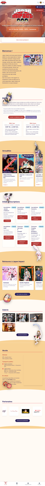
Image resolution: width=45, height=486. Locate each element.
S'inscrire (8, 220)
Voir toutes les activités (22, 294)
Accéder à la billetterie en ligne (16, 117)
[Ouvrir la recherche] (38, 3)
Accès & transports (10, 113)
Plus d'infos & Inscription (9, 237)
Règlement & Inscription (22, 242)
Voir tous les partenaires (22, 420)
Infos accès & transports (31, 117)
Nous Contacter (22, 217)
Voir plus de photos (22, 334)
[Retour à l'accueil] (3, 2)
